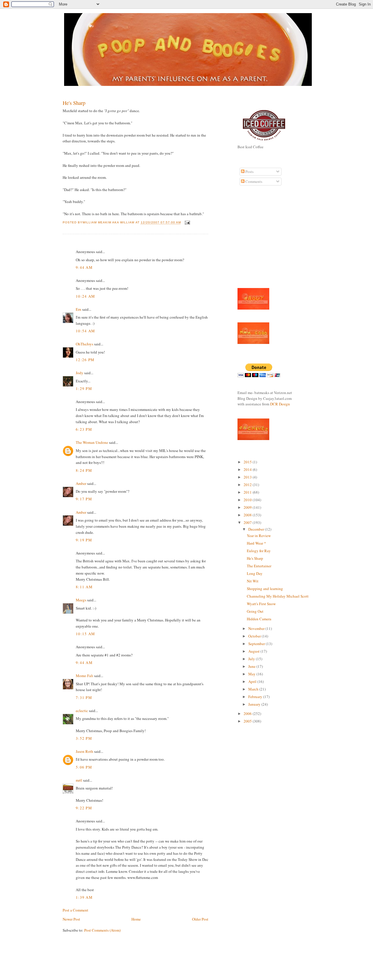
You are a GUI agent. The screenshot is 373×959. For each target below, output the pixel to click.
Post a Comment (75, 910)
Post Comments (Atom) (102, 930)
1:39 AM (84, 897)
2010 (248, 499)
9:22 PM (84, 807)
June (252, 666)
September (257, 643)
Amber (81, 483)
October (255, 636)
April (252, 681)
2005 (248, 721)
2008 (248, 515)
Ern (78, 309)
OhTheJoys (84, 344)
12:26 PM (85, 359)
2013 (248, 477)
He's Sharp (74, 102)
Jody (79, 372)
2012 (248, 484)
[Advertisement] (254, 240)
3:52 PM (84, 738)
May (252, 674)
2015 (248, 462)
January (254, 704)
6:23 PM (84, 429)
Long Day (255, 573)
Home (136, 919)
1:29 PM (84, 388)
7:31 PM (84, 697)
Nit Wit (252, 581)
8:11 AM (84, 586)
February (255, 696)
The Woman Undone (92, 442)
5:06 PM (84, 767)
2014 (248, 469)
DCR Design (280, 404)
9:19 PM (84, 540)
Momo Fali (84, 675)
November (256, 628)
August (254, 651)
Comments (253, 181)
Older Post (200, 919)
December (256, 529)
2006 (248, 713)
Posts (249, 171)
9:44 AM (84, 267)
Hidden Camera (259, 618)
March (253, 689)
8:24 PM (84, 470)
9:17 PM (84, 498)
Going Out (255, 611)
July (252, 658)
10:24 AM (85, 296)
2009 (248, 507)
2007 (248, 522)
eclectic (82, 710)
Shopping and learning (265, 588)
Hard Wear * (256, 543)
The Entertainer (259, 565)
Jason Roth (84, 751)
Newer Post (71, 919)
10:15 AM (85, 633)
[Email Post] (186, 222)
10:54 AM (85, 330)
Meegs (81, 600)
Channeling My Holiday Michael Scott (278, 596)
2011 (248, 492)
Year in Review (259, 535)
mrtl (79, 780)
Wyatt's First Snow (261, 603)
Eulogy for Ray (259, 550)
